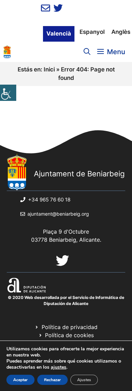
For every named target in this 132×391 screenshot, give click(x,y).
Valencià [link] (58, 33)
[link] (8, 93)
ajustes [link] (58, 367)
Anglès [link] (120, 31)
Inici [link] (49, 69)
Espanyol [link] (92, 31)
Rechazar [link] (52, 380)
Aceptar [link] (20, 380)
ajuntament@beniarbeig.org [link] (58, 214)
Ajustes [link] (84, 380)
